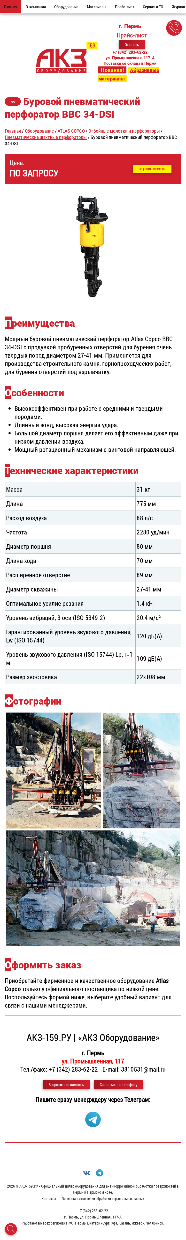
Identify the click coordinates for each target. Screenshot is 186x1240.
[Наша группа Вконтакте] (86, 1174)
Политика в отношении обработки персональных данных (103, 1198)
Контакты (49, 1198)
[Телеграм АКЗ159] (93, 1125)
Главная (13, 131)
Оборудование (39, 131)
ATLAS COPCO (71, 131)
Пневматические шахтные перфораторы (46, 137)
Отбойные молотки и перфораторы (124, 131)
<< (13, 101)
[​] (93, 302)
